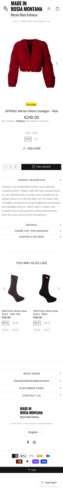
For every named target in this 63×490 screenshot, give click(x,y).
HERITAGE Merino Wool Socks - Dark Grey (14, 312)
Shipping (20, 121)
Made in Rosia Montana (26, 8)
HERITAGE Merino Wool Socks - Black (45, 312)
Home (15, 21)
